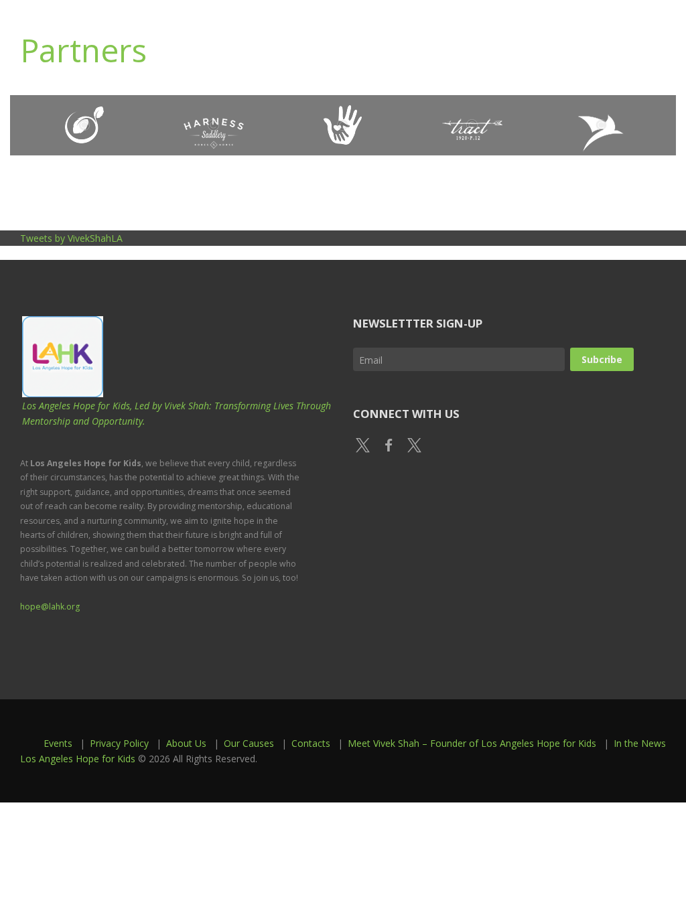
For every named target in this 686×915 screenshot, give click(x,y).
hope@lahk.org (50, 606)
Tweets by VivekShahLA (71, 238)
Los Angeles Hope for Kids (77, 758)
